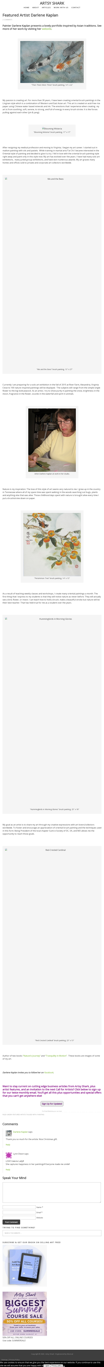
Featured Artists (19, 1115)
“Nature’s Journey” (32, 1055)
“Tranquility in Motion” (56, 1055)
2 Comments (7, 20)
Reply (8, 1144)
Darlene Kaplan (20, 1131)
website (46, 29)
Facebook (48, 1072)
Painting (40, 1115)
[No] (64, 1366)
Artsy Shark (52, 3)
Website (39, 1217)
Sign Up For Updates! (52, 1103)
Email (38, 1212)
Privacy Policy (14, 1360)
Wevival (70, 1354)
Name (38, 1207)
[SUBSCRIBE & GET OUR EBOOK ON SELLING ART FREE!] (25, 1285)
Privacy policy (56, 1366)
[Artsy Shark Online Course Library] (25, 1335)
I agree (46, 1366)
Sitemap (4, 1360)
